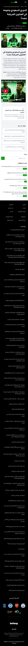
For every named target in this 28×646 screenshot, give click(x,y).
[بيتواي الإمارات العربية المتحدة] (14, 2)
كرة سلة (25, 188)
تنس (25, 181)
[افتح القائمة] (25, 2)
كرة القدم (24, 169)
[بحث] (3, 158)
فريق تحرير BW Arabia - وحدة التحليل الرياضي (16, 26)
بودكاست (22, 6)
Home (26, 6)
